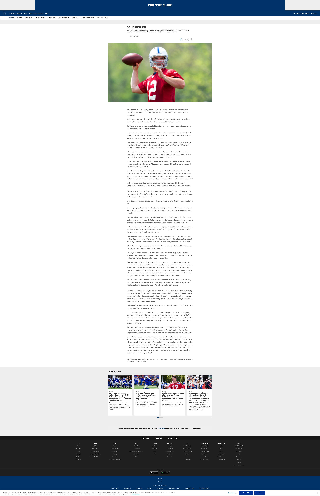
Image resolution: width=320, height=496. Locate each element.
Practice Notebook (95, 451)
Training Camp (187, 459)
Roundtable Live (136, 456)
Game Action (155, 448)
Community (239, 456)
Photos (155, 443)
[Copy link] (191, 39)
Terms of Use (170, 456)
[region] (160, 493)
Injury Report (78, 456)
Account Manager (205, 445)
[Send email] (187, 40)
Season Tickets (204, 448)
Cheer (154, 454)
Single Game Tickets (204, 451)
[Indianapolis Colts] (160, 480)
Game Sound (136, 454)
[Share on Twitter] (184, 40)
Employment (170, 448)
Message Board (221, 454)
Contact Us (169, 445)
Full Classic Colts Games (115, 459)
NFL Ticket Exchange (204, 459)
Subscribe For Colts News (95, 456)
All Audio (136, 445)
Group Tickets (205, 454)
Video (115, 443)
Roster (78, 445)
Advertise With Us (170, 451)
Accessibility (127, 488)
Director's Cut (115, 456)
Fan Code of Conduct (187, 451)
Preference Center (204, 488)
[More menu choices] (49, 13)
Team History (78, 459)
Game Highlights (115, 448)
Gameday (187, 456)
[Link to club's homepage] (5, 13)
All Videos (115, 445)
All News (95, 445)
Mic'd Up (115, 454)
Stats (78, 451)
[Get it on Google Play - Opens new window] (165, 473)
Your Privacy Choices (174, 488)
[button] (158, 417)
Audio (136, 443)
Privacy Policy (170, 454)
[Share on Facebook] (181, 40)
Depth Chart (78, 448)
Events (238, 459)
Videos (221, 448)
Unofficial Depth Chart (95, 454)
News (95, 443)
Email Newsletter (221, 456)
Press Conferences (115, 451)
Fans (239, 454)
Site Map (150, 488)
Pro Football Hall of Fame (238, 465)
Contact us (139, 488)
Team (78, 443)
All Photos (154, 445)
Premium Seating (205, 456)
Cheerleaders (239, 451)
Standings (78, 454)
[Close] (317, 493)
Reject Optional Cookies (246, 492)
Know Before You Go (239, 445)
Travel (154, 451)
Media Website (221, 459)
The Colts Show (136, 448)
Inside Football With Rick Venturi (136, 451)
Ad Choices (160, 488)
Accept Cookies (260, 492)
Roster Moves (95, 448)
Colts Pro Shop (187, 445)
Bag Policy (187, 454)
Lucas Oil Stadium (187, 448)
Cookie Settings (189, 488)
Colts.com (161, 428)
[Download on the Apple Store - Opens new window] (154, 472)
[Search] (294, 13)
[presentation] (211, 418)
